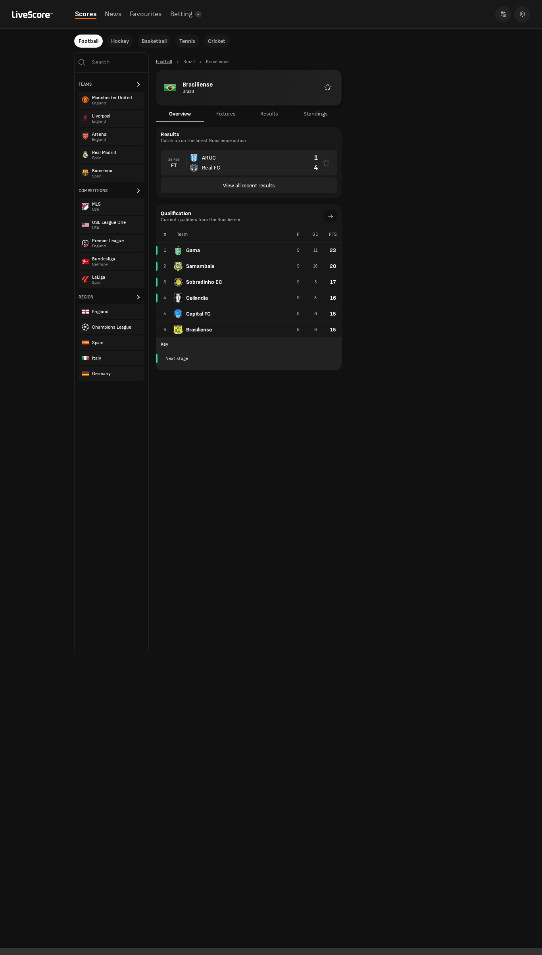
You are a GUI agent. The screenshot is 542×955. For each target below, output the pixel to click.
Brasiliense (199, 329)
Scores (85, 14)
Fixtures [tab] (226, 113)
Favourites (145, 14)
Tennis (187, 41)
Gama (193, 250)
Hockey (120, 41)
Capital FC (198, 313)
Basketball (154, 41)
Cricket (216, 41)
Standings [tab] (316, 113)
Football (88, 41)
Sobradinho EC (204, 282)
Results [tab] (269, 113)
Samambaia (200, 266)
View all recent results (249, 185)
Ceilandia (197, 298)
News (113, 14)
